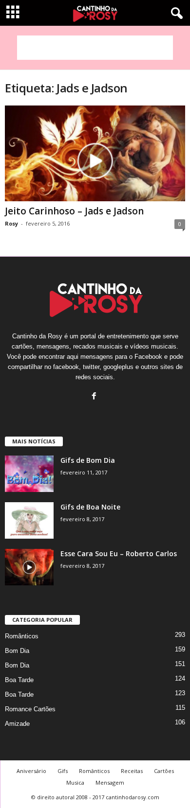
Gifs (62, 770)
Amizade (17, 723)
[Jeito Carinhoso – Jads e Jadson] (95, 153)
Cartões (164, 770)
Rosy (11, 223)
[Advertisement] (95, 47)
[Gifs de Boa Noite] (29, 520)
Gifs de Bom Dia (87, 460)
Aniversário (31, 770)
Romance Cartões (30, 709)
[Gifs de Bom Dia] (29, 474)
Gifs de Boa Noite (90, 506)
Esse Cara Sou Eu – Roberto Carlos (118, 553)
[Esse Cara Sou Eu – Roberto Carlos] (29, 567)
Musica (75, 782)
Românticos (21, 636)
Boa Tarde (19, 680)
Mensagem (109, 782)
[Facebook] (95, 397)
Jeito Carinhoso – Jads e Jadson (74, 211)
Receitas (132, 770)
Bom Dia (17, 650)
